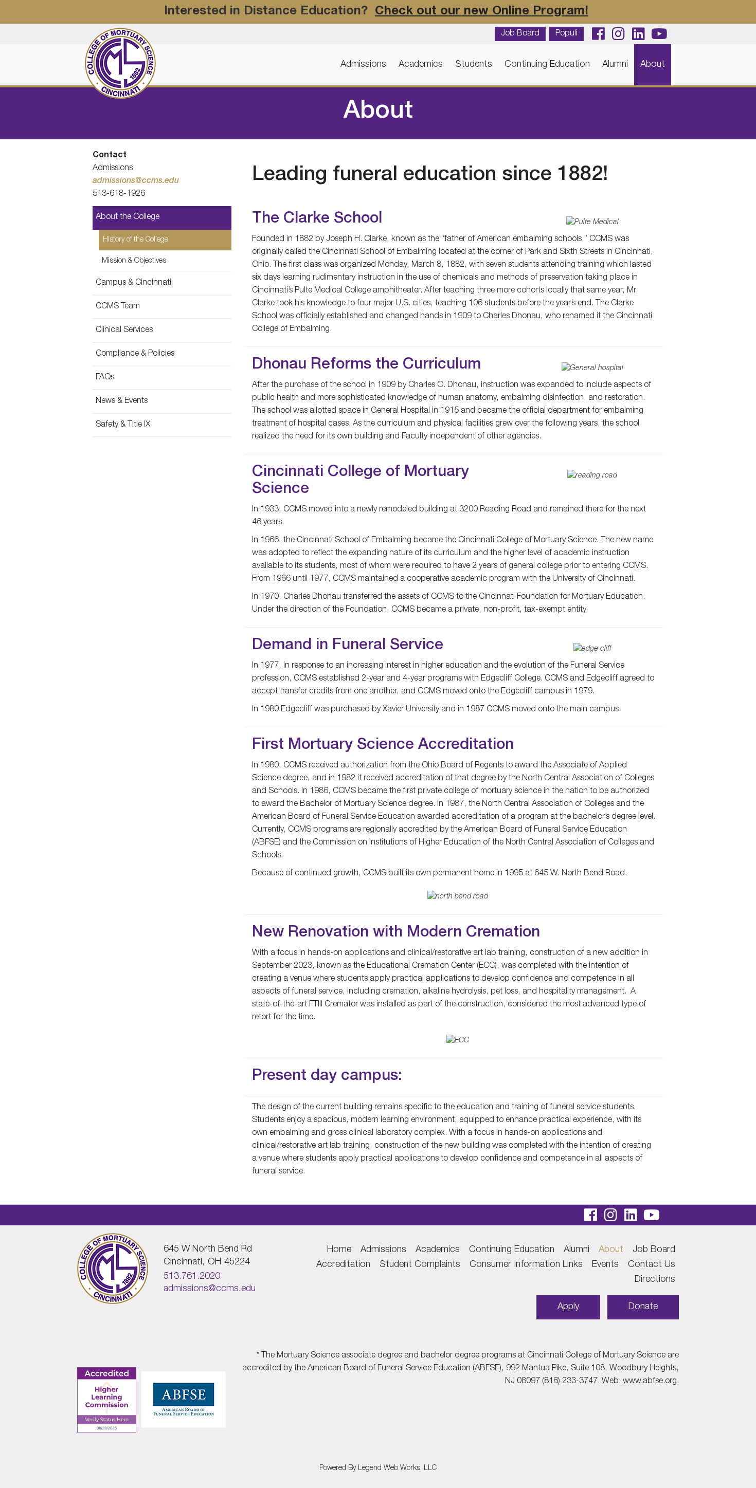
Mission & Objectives (134, 261)
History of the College (135, 240)
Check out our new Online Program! (481, 12)
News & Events (122, 401)
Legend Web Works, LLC (397, 1468)
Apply (568, 1307)
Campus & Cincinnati (133, 283)
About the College (127, 217)
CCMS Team (118, 307)
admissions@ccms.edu (136, 181)
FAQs (105, 378)
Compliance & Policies (135, 354)
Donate (643, 1307)
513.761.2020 (192, 1276)
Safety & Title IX (123, 425)
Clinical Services (124, 330)
